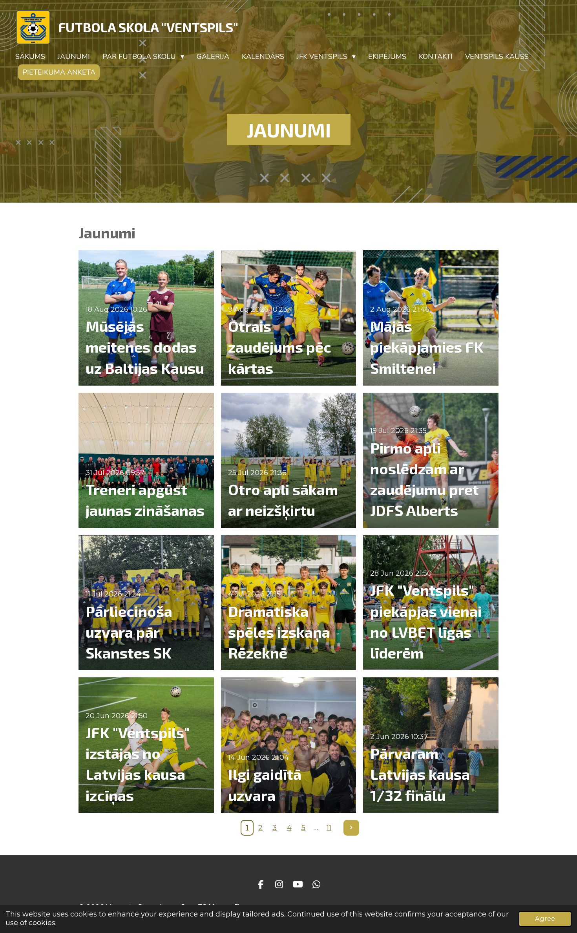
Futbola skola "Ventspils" (148, 27)
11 (329, 827)
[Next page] (351, 828)
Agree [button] (545, 918)
